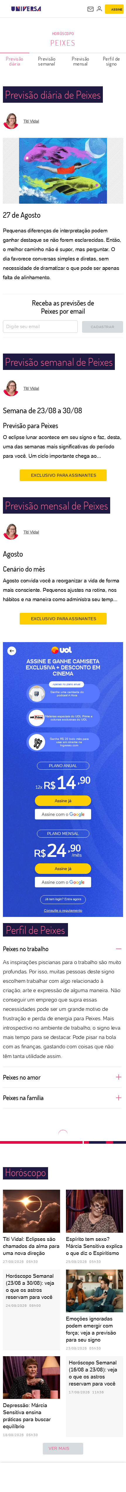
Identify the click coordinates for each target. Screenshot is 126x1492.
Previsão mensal (80, 61)
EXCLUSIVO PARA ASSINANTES (63, 475)
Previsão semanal (47, 61)
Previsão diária (14, 61)
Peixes (63, 42)
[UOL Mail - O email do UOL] (90, 9)
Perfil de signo (111, 61)
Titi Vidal (31, 121)
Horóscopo (63, 33)
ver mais (59, 1448)
